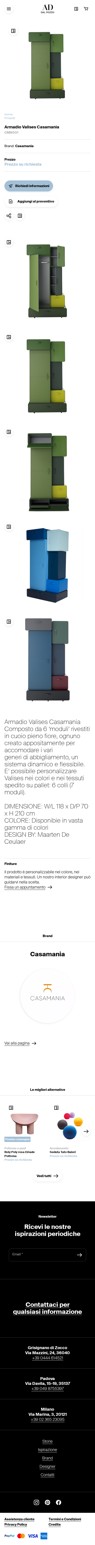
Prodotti (9, 118)
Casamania (24, 146)
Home (8, 114)
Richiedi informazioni (32, 186)
